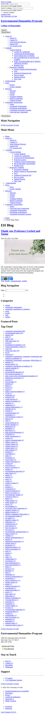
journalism (10, 458)
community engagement (13, 307)
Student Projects (19, 77)
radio (8, 456)
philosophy (10, 522)
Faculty (12, 95)
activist (8, 380)
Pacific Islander (11, 425)
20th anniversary (12, 341)
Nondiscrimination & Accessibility (17, 691)
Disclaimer (9, 693)
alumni (7, 305)
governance (10, 561)
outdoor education (12, 462)
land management (12, 563)
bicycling (9, 530)
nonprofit (9, 602)
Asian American (12, 423)
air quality (10, 518)
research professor (12, 491)
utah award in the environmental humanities (21, 376)
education (9, 370)
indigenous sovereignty (14, 378)
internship (9, 621)
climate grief (10, 543)
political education (12, 586)
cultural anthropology (13, 407)
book (8, 485)
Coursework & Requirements (24, 54)
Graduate (8, 48)
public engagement (13, 436)
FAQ (15, 71)
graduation (10, 395)
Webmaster (9, 667)
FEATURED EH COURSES (24, 56)
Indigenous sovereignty (14, 541)
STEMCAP (10, 409)
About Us (8, 36)
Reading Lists (18, 65)
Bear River (10, 430)
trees (8, 551)
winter (8, 481)
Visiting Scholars (15, 100)
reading (9, 469)
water (8, 349)
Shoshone (9, 428)
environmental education (15, 471)
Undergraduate (10, 81)
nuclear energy (11, 364)
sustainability (11, 615)
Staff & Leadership (16, 98)
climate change (11, 444)
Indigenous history (12, 547)
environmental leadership (15, 609)
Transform (10, 604)
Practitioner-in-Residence (18, 108)
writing (9, 463)
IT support (8, 678)
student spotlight (12, 368)
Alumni (12, 93)
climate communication (14, 537)
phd (7, 555)
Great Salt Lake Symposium (19, 208)
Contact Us (13, 40)
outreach (9, 403)
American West (11, 497)
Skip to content (6, 2)
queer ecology (11, 534)
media (8, 475)
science (9, 438)
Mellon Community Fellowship (17, 514)
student (7, 317)
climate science (11, 446)
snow (8, 479)
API (7, 421)
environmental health (13, 516)
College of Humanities (11, 26)
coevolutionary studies (14, 495)
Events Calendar (15, 87)
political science (12, 512)
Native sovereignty (13, 549)
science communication (14, 440)
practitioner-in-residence (15, 345)
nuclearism (10, 578)
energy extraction (12, 467)
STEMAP (10, 434)
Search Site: (5, 4)
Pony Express (11, 528)
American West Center (14, 625)
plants (8, 553)
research (9, 397)
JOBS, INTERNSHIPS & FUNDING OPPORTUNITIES (27, 62)
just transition (11, 506)
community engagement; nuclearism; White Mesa (23, 360)
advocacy (9, 569)
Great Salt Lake (12, 351)
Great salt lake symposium (19, 112)
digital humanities (12, 590)
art (7, 352)
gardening (10, 619)
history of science (12, 493)
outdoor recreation (12, 401)
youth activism (11, 399)
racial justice (10, 460)
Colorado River (11, 600)
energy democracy (12, 580)
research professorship (14, 576)
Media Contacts (10, 701)
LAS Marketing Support (13, 680)
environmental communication (17, 532)
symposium (10, 489)
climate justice (11, 582)
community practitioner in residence (17, 309)
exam (8, 389)
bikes (8, 567)
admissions (10, 405)
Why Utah (17, 79)
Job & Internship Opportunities (24, 164)
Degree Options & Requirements (25, 69)
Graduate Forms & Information (24, 162)
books (8, 584)
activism (9, 354)
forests (8, 539)
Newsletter (9, 665)
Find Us (8, 661)
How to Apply (19, 75)
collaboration (11, 559)
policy (8, 557)
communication (15, 281)
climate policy (11, 448)
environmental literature (14, 372)
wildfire (9, 536)
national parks (11, 623)
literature (9, 571)
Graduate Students (16, 96)
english (24, 281)
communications (12, 413)
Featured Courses (20, 160)
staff (6, 315)
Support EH (14, 44)
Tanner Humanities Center (15, 347)
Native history (11, 500)
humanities (10, 415)
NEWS (12, 85)
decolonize (10, 545)
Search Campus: (6, 8)
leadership (10, 574)
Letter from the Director (18, 42)
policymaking (11, 450)
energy (8, 504)
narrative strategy (12, 510)
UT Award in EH (16, 46)
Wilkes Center (11, 442)
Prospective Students (17, 67)
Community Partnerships (18, 106)
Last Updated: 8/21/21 (8, 712)
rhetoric (9, 477)
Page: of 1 (15, 290)
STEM (8, 411)
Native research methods (15, 391)
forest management (13, 565)
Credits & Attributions (12, 697)
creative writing (11, 483)
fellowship (10, 596)
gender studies (11, 606)
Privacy (7, 695)
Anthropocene (11, 524)
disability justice (12, 520)
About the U (9, 699)
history (8, 499)
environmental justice (14, 333)
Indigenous (10, 426)
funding (9, 452)
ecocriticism (10, 588)
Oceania (9, 608)
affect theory (10, 473)
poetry (8, 592)
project (8, 388)
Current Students (15, 50)
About (12, 104)
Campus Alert (5, 14)
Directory (8, 89)
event (7, 311)
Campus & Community (22, 52)
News (7, 83)
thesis (8, 386)
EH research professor (14, 374)
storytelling (10, 454)
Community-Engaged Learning (20, 110)
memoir (9, 487)
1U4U (8, 393)
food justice (10, 594)
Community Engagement (13, 102)
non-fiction (10, 465)
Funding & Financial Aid (22, 73)
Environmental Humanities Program (21, 20)
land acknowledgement (14, 432)
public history (11, 502)
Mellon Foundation (13, 598)
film (7, 572)
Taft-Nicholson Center (14, 417)
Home (7, 136)
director (9, 419)
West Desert (10, 526)
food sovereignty (12, 617)
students (9, 384)
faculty (7, 281)
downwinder (10, 382)
